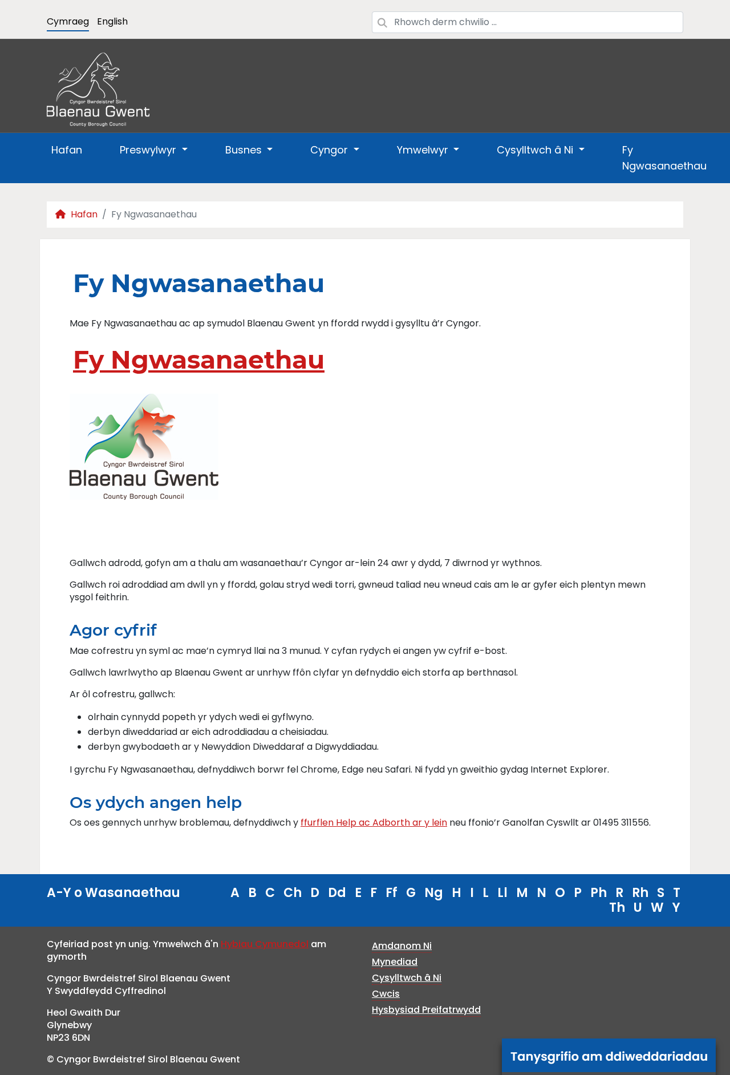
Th (617, 907)
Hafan (66, 150)
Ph (598, 893)
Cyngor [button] (330, 150)
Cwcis (386, 993)
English (112, 21)
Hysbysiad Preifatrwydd (426, 1009)
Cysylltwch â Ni (406, 977)
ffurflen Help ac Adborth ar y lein (374, 822)
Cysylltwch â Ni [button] (536, 150)
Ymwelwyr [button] (424, 150)
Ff (392, 893)
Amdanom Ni (402, 945)
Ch (292, 893)
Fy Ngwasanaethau (664, 158)
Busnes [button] (245, 150)
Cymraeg (68, 21)
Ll (502, 893)
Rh (640, 893)
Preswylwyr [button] (149, 150)
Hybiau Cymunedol (265, 944)
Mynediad (394, 961)
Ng (433, 893)
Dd (337, 893)
